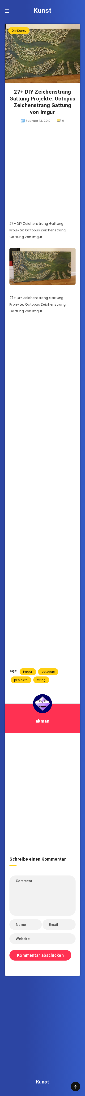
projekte (21, 680)
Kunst (42, 10)
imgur (28, 671)
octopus (48, 671)
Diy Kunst (19, 30)
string (41, 680)
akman (43, 721)
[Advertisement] (42, 174)
